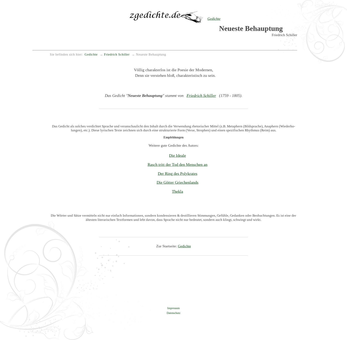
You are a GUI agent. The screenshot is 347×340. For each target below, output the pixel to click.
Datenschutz (173, 313)
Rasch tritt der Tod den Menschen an (177, 164)
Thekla (177, 191)
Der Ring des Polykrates (177, 173)
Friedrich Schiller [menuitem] (117, 54)
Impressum (173, 308)
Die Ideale (177, 155)
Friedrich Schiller (201, 95)
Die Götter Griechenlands (177, 182)
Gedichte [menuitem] (91, 54)
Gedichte (184, 246)
